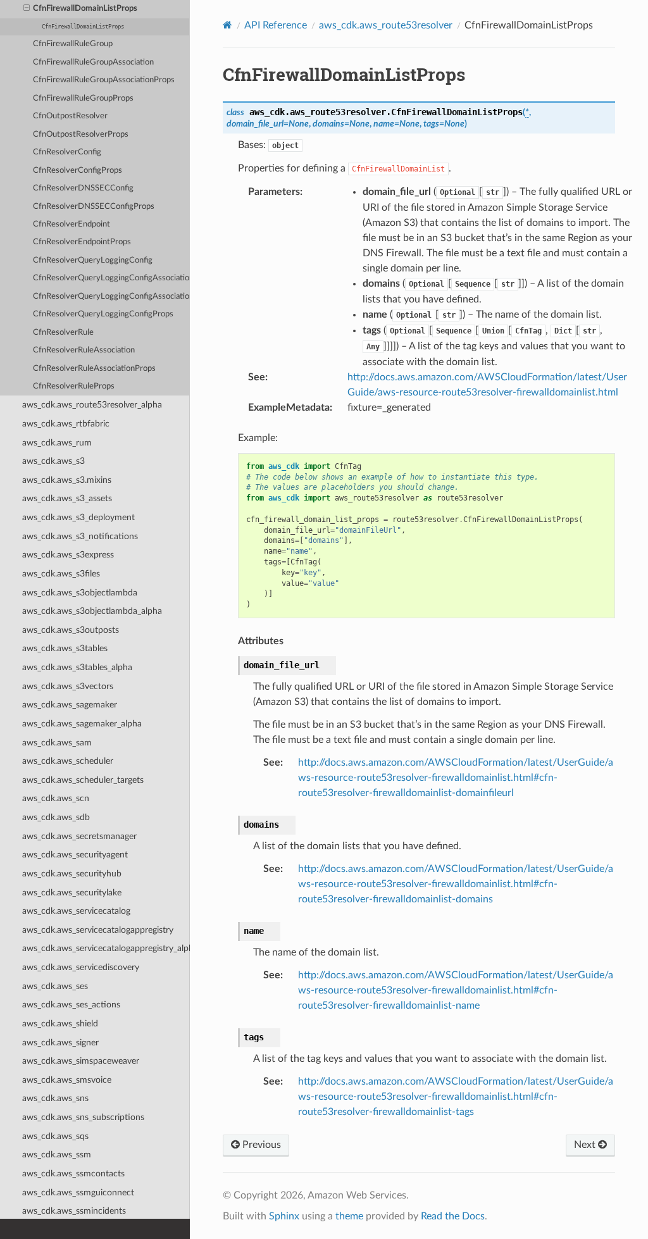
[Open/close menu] (26, 9)
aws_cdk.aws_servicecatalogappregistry (97, 930)
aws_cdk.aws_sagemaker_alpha (82, 723)
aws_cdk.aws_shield (60, 1023)
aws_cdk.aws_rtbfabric (65, 423)
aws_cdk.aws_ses (55, 986)
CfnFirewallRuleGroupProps (83, 98)
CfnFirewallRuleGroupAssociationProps (104, 80)
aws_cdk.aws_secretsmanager (79, 836)
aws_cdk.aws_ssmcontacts (73, 1173)
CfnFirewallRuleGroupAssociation (93, 62)
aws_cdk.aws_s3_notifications (80, 536)
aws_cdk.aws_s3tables (65, 648)
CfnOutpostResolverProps (80, 134)
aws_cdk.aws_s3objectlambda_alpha (92, 611)
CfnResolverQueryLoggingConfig (93, 260)
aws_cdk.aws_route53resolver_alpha (92, 404)
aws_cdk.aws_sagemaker (69, 704)
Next (586, 1145)
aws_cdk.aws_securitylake (72, 892)
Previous (260, 1145)
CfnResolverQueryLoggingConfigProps (103, 314)
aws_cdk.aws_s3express (68, 554)
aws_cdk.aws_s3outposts (70, 630)
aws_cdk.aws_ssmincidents (74, 1211)
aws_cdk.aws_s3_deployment (78, 517)
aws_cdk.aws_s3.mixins (66, 480)
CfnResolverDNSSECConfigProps (93, 206)
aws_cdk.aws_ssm (56, 1154)
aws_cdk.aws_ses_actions (71, 1004)
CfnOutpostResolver (70, 116)
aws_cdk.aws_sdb (56, 817)
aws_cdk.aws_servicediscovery (80, 967)
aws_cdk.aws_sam (57, 742)
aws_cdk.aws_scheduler (67, 761)
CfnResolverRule (63, 332)
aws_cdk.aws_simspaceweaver (80, 1061)
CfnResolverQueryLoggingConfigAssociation (111, 278)
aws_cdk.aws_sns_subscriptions (83, 1117)
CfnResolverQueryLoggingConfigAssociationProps (111, 296)
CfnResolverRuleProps (74, 386)
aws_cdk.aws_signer (60, 1042)
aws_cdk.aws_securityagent (75, 854)
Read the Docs (453, 1216)
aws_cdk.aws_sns (55, 1098)
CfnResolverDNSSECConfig (83, 188)
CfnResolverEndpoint (71, 224)
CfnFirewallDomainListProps (85, 8)
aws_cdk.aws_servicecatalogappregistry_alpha (106, 948)
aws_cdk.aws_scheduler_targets (83, 780)
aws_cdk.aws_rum (57, 442)
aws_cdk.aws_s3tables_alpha (77, 667)
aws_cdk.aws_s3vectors (67, 686)
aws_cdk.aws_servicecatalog (76, 911)
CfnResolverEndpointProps (82, 242)
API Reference (275, 25)
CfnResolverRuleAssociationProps (94, 368)
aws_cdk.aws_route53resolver (385, 25)
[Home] (227, 25)
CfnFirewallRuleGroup (73, 44)
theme (349, 1216)
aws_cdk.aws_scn (55, 798)
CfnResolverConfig (67, 152)
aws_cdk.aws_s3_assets (67, 498)
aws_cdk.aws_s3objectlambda (79, 592)
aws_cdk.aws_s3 (53, 461)
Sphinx (284, 1216)
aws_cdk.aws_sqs (55, 1136)
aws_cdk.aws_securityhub (72, 873)
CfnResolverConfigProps (77, 170)
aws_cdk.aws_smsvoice (66, 1080)
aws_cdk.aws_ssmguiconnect (78, 1192)
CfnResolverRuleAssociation (84, 350)
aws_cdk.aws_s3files (61, 573)
